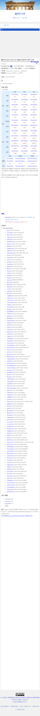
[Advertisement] (20, 44)
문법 (21, 706)
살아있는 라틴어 (20, 709)
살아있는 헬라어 (4, 706)
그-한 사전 (24, 18)
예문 (2, 214)
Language (36, 62)
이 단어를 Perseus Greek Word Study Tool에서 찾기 (17, 516)
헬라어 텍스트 (36, 706)
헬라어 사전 (20, 14)
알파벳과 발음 (14, 706)
